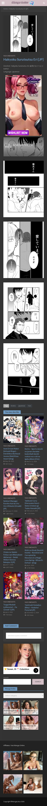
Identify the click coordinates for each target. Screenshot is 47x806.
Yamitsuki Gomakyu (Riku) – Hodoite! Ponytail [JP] (33, 607)
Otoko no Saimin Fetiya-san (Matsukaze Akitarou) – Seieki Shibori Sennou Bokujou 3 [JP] (12, 557)
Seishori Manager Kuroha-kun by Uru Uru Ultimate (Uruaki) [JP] (12, 505)
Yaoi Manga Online (18, 745)
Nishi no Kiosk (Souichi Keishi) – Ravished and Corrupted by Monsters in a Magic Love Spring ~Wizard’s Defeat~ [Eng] (34, 556)
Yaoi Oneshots (9, 56)
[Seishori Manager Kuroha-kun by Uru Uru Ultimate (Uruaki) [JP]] (12, 481)
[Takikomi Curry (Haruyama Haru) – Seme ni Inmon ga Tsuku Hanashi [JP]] (34, 481)
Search (6, 678)
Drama (13, 406)
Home (5, 9)
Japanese (21, 406)
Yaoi (29, 406)
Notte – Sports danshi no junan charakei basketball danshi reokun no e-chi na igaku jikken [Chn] (34, 454)
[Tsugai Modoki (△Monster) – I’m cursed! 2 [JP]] (12, 585)
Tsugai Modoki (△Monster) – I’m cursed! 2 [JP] (10, 607)
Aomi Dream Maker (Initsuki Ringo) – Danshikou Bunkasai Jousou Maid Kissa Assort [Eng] (11, 454)
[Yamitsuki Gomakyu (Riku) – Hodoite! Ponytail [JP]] (34, 585)
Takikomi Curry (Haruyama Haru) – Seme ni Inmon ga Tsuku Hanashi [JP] (32, 504)
